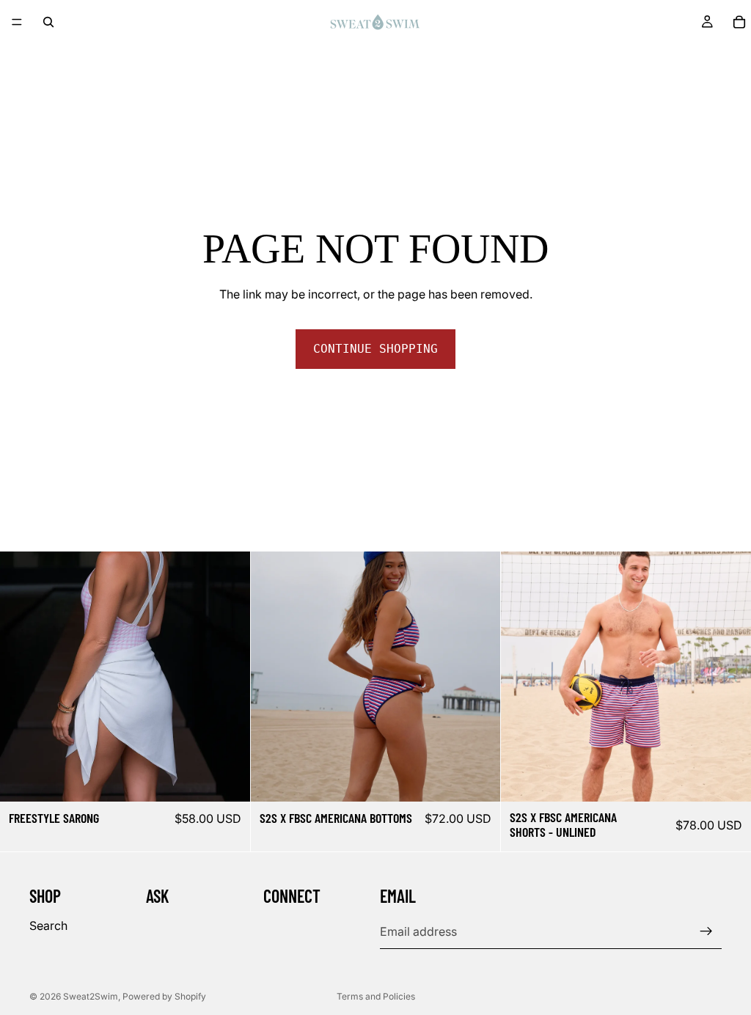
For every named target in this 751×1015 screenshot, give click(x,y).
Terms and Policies (376, 996)
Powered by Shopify (164, 996)
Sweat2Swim (90, 996)
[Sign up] (706, 931)
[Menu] (17, 22)
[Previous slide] (22, 677)
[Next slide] (228, 677)
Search (48, 924)
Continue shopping (375, 349)
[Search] (48, 22)
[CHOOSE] (227, 779)
